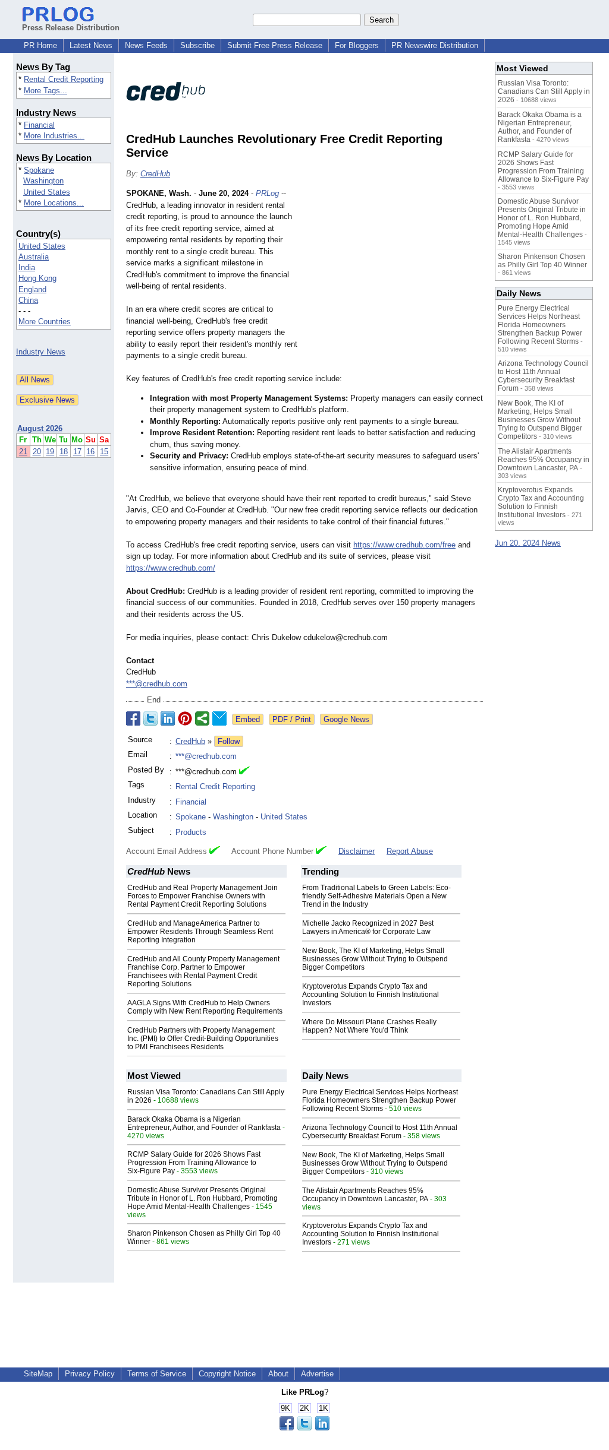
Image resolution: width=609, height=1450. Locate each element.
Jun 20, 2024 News (528, 543)
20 (37, 451)
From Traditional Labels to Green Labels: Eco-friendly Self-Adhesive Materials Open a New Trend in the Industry (376, 896)
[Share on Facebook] (133, 718)
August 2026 (39, 428)
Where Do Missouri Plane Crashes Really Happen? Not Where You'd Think (369, 1026)
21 (23, 451)
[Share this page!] (304, 1427)
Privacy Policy (90, 1373)
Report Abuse (410, 851)
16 (90, 451)
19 (50, 451)
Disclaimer (356, 851)
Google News (346, 719)
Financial (39, 125)
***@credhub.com (156, 683)
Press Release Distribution (71, 27)
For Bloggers (357, 45)
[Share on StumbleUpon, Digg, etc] (202, 718)
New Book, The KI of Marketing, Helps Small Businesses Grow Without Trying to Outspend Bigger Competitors (375, 958)
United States (46, 192)
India (26, 267)
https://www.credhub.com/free (404, 544)
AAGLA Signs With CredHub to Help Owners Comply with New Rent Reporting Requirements (204, 1007)
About (278, 1373)
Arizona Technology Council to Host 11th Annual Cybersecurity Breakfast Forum (379, 1131)
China (28, 300)
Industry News (40, 351)
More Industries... (54, 135)
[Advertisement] (393, 275)
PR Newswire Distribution (434, 45)
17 (77, 451)
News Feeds (146, 45)
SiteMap (38, 1373)
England (32, 289)
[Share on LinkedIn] (168, 718)
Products (190, 832)
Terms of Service (156, 1373)
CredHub (155, 173)
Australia (33, 256)
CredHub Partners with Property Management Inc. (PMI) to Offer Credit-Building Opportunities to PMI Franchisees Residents (202, 1038)
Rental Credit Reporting (63, 79)
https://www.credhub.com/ (170, 567)
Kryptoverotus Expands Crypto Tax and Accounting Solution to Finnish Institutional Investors (370, 994)
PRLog (267, 193)
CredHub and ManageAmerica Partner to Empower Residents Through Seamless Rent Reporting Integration (200, 931)
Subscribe (197, 45)
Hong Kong (37, 278)
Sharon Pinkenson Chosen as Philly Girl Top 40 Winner (542, 260)
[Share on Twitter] (150, 718)
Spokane (39, 170)
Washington (43, 180)
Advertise (317, 1373)
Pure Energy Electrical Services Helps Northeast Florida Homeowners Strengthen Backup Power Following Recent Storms (380, 1100)
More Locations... (54, 202)
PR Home (40, 45)
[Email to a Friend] (219, 718)
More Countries (44, 321)
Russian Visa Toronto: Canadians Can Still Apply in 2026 (544, 91)
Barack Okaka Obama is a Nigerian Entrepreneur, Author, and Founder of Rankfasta (204, 1123)
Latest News (91, 45)
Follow (229, 741)
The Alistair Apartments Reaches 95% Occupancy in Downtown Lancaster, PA (365, 1194)
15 (104, 451)
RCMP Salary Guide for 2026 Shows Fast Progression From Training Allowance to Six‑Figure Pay (193, 1162)
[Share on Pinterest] (185, 718)
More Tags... (45, 90)
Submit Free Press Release (274, 45)
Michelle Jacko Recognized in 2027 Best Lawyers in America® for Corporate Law (368, 927)
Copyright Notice (227, 1373)
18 (63, 451)
